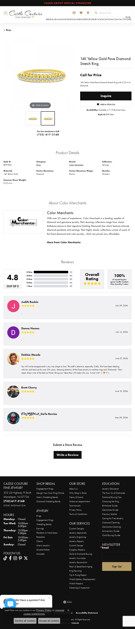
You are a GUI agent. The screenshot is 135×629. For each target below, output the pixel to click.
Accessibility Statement (87, 612)
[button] (74, 13)
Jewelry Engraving (77, 536)
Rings (8, 30)
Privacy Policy (75, 509)
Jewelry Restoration (78, 562)
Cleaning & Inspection (79, 587)
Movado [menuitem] (40, 553)
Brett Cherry (29, 387)
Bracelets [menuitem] (40, 536)
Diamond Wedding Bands (48, 501)
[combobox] (115, 13)
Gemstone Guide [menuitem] (110, 509)
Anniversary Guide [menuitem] (110, 531)
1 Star (29, 286)
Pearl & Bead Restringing (80, 566)
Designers (75, 19)
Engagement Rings (44, 488)
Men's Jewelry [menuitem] (43, 545)
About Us (73, 488)
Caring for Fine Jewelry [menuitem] (112, 518)
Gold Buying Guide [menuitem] (111, 535)
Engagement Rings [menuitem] (44, 520)
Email (105, 547)
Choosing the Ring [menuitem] (110, 501)
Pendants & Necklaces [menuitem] (46, 532)
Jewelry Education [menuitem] (110, 488)
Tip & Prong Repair (78, 575)
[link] (68, 3)
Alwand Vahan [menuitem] (43, 549)
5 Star (29, 272)
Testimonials (75, 505)
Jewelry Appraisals (78, 532)
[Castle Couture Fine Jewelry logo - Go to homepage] (24, 14)
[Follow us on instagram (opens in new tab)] (15, 558)
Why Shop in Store (78, 492)
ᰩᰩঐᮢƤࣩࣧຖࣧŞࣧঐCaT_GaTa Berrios (39, 414)
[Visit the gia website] (67, 602)
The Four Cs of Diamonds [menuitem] (113, 492)
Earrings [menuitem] (40, 528)
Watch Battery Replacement (82, 579)
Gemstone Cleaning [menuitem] (111, 526)
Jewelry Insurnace (77, 558)
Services (97, 19)
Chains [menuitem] (39, 541)
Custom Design (76, 545)
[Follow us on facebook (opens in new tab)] (10, 558)
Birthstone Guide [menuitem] (110, 505)
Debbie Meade (30, 355)
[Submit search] (95, 13)
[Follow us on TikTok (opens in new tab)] (5, 558)
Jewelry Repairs (76, 541)
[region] (40, 73)
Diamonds (61, 19)
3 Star (29, 279)
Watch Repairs (76, 583)
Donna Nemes (30, 328)
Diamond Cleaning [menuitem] (111, 522)
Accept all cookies (49, 620)
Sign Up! (117, 566)
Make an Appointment (79, 501)
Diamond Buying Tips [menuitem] (111, 497)
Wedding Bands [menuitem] (44, 524)
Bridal (50, 19)
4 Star (29, 275)
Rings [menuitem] (38, 515)
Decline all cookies (25, 620)
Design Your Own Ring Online (50, 492)
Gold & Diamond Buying (80, 553)
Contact (118, 19)
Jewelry (87, 19)
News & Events (76, 497)
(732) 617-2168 (48, 134)
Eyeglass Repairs (77, 549)
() (71, 272)
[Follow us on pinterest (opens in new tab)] (20, 558)
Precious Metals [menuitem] (109, 514)
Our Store (128, 18)
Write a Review (68, 455)
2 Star (29, 282)
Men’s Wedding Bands (47, 497)
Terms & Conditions (78, 514)
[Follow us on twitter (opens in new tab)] (26, 558)
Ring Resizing (75, 570)
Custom (108, 19)
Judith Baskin (29, 302)
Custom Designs (76, 528)
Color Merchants (76, 164)
